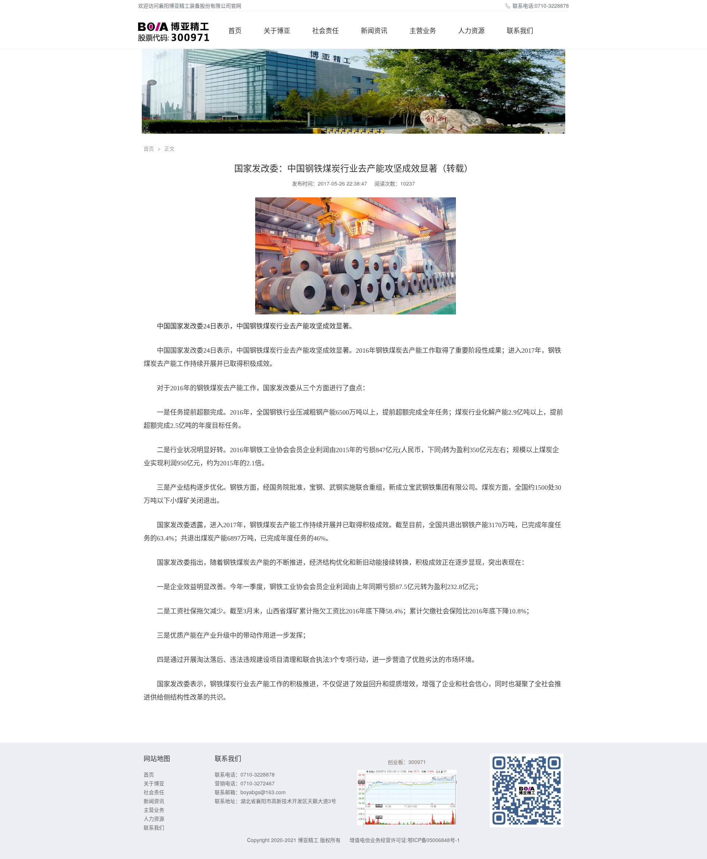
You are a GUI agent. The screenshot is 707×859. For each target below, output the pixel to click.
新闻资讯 (374, 30)
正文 (169, 148)
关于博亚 (277, 30)
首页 (235, 30)
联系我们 (520, 30)
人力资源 (471, 30)
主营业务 (422, 30)
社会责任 (325, 30)
